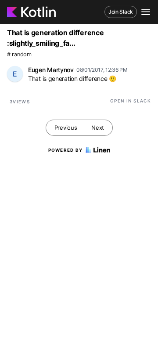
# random (19, 54)
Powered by (65, 150)
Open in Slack (130, 100)
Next (97, 127)
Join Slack (120, 11)
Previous (65, 127)
